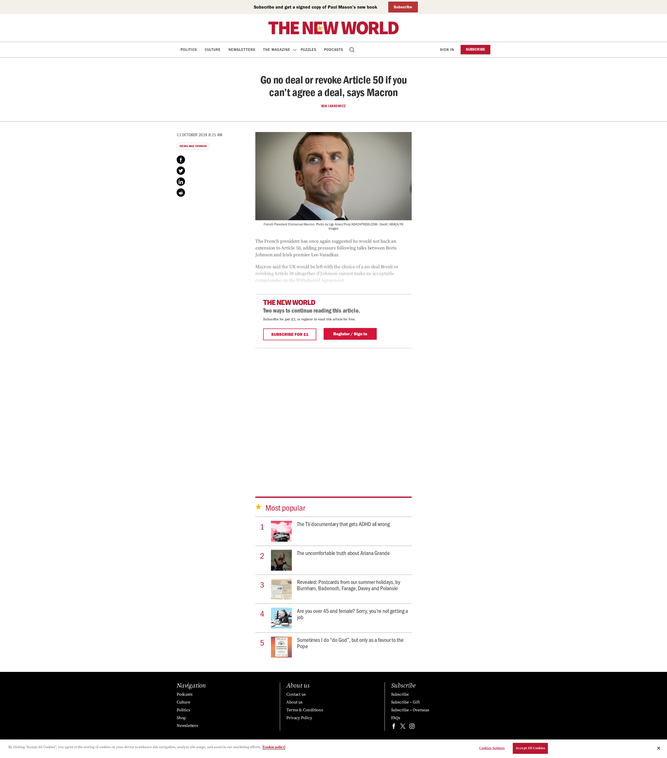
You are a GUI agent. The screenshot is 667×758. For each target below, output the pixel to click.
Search (352, 49)
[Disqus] (333, 413)
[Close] (658, 748)
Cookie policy (274, 747)
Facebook (181, 160)
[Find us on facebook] (393, 727)
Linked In (181, 181)
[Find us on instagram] (412, 727)
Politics (189, 49)
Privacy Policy (299, 717)
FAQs (395, 717)
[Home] (333, 27)
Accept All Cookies (530, 748)
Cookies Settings (492, 748)
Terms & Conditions (304, 710)
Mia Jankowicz (333, 106)
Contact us (295, 694)
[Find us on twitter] (402, 727)
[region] (333, 748)
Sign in (447, 49)
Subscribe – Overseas (410, 710)
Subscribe (403, 6)
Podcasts (333, 49)
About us (294, 702)
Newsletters (241, 49)
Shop (181, 717)
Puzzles (308, 49)
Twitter (181, 170)
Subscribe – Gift (405, 702)
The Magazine (276, 49)
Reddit (181, 192)
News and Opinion (193, 146)
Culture (213, 49)
